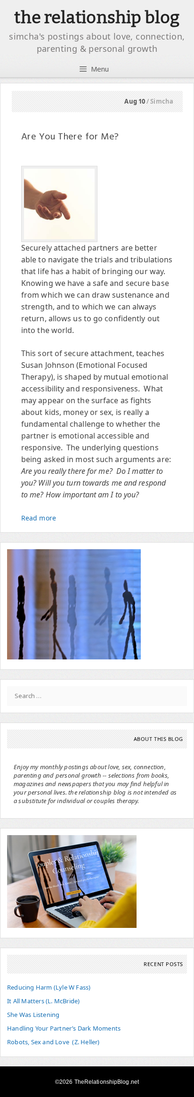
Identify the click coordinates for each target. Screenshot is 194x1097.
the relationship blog (96, 17)
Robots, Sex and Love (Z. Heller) (53, 1042)
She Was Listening (33, 1014)
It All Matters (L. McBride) (43, 1001)
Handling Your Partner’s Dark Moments (64, 1028)
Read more (38, 517)
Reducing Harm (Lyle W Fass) (48, 987)
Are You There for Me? (70, 137)
